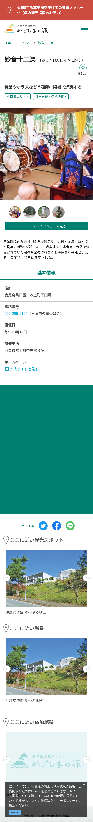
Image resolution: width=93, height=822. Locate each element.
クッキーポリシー (62, 800)
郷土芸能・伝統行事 (49, 96)
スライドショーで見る (49, 225)
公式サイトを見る (24, 368)
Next (85, 154)
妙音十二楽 (46, 42)
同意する (15, 812)
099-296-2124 (16, 313)
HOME (9, 42)
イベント (25, 42)
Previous (8, 154)
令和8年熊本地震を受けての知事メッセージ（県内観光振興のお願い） (50, 10)
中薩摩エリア (16, 96)
